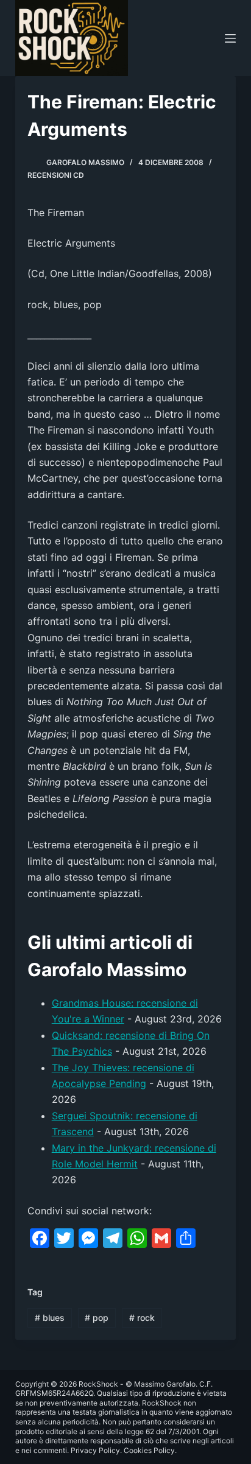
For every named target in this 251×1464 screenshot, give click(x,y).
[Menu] (230, 38)
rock (142, 1317)
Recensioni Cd (55, 175)
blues (50, 1317)
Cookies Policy (149, 1450)
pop (96, 1317)
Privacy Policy (95, 1450)
